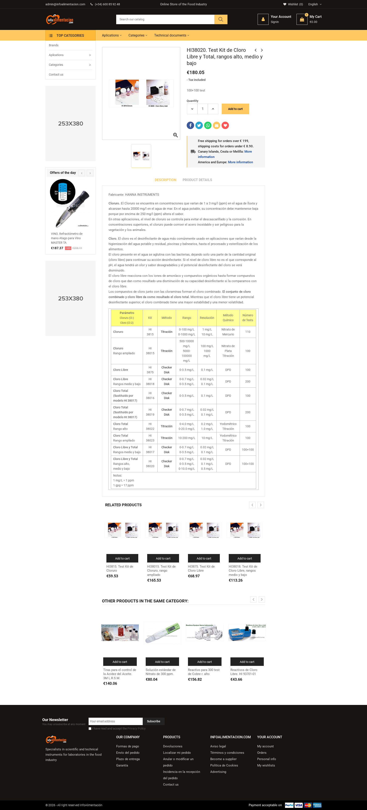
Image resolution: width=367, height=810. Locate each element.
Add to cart (235, 109)
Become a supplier (223, 759)
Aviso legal (218, 746)
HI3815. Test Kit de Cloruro (119, 569)
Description (165, 180)
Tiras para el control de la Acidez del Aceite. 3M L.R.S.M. (119, 674)
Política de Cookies (224, 765)
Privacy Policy (136, 728)
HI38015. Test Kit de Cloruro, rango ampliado (161, 571)
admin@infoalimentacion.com (65, 4)
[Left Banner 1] (70, 123)
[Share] (190, 125)
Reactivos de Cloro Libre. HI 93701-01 (243, 672)
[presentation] (81, 173)
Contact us (171, 784)
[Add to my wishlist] (225, 125)
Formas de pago (127, 746)
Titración (166, 331)
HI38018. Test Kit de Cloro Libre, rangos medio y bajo (243, 571)
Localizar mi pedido (177, 753)
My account (265, 746)
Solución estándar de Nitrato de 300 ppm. (161, 672)
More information (240, 162)
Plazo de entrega (128, 759)
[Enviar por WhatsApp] (208, 125)
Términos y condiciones (227, 753)
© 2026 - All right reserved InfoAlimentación (73, 805)
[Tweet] (199, 125)
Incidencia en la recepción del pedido (181, 775)
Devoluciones (172, 746)
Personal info (266, 759)
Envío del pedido (128, 753)
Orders (262, 753)
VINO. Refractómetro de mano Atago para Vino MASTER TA (66, 238)
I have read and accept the (119, 728)
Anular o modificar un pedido (178, 762)
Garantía (122, 765)
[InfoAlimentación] (56, 739)
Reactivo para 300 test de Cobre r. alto (204, 672)
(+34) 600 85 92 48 (107, 4)
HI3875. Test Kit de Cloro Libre (201, 569)
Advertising (218, 772)
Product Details (197, 180)
